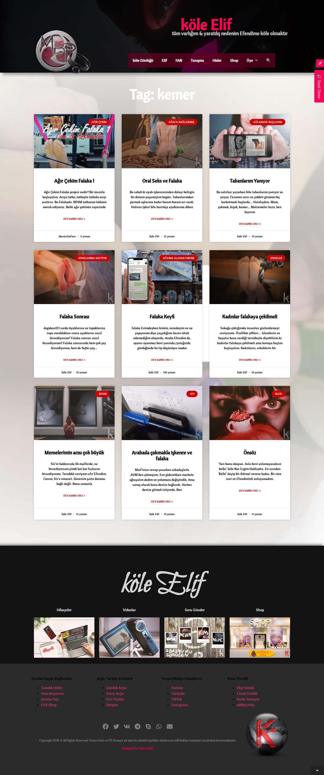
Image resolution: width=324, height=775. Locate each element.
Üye (250, 60)
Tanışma (197, 60)
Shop (234, 60)
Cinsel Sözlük (247, 693)
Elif (164, 60)
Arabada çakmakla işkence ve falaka (162, 455)
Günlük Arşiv (116, 687)
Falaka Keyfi (162, 316)
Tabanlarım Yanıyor (250, 181)
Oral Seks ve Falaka (162, 181)
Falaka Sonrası (74, 316)
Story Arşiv (115, 693)
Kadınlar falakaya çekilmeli (249, 316)
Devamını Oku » (74, 219)
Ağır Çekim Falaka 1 (74, 181)
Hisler (217, 60)
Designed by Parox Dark (137, 748)
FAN (179, 60)
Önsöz (250, 452)
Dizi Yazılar (115, 699)
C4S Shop (48, 704)
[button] (105, 726)
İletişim (112, 704)
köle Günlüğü (143, 60)
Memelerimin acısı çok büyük (74, 452)
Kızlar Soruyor (248, 699)
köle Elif (206, 24)
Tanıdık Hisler (51, 687)
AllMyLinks (246, 704)
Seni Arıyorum (52, 693)
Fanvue (177, 687)
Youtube (178, 693)
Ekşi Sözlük (245, 687)
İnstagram (179, 704)
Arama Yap (49, 699)
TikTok (176, 699)
